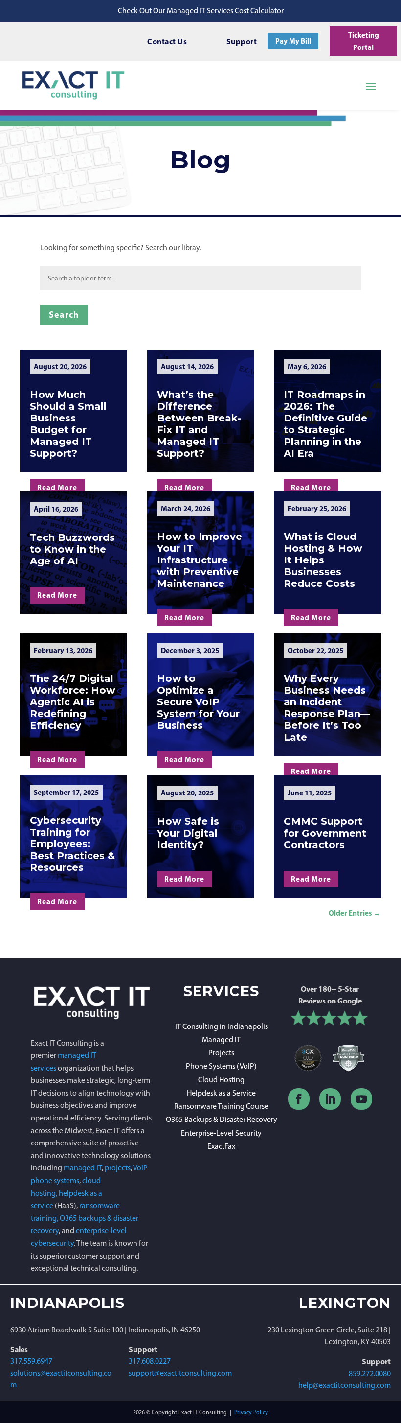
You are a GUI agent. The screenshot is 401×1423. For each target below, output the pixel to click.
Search (64, 314)
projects (118, 1167)
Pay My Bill (293, 41)
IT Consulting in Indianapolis (221, 1026)
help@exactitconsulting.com (344, 1385)
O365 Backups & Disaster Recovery (221, 1119)
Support (241, 41)
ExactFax (221, 1146)
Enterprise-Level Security (221, 1133)
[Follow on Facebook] (299, 1099)
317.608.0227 (150, 1361)
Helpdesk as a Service (221, 1092)
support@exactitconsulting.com (180, 1372)
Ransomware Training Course (221, 1106)
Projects (221, 1052)
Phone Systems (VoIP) (221, 1066)
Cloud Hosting (221, 1079)
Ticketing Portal (363, 41)
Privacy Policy (251, 1412)
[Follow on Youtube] (361, 1099)
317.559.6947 (31, 1361)
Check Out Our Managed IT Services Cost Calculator (201, 10)
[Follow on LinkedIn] (330, 1099)
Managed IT (221, 1039)
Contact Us (167, 41)
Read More (57, 487)
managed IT (83, 1167)
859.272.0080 (370, 1373)
